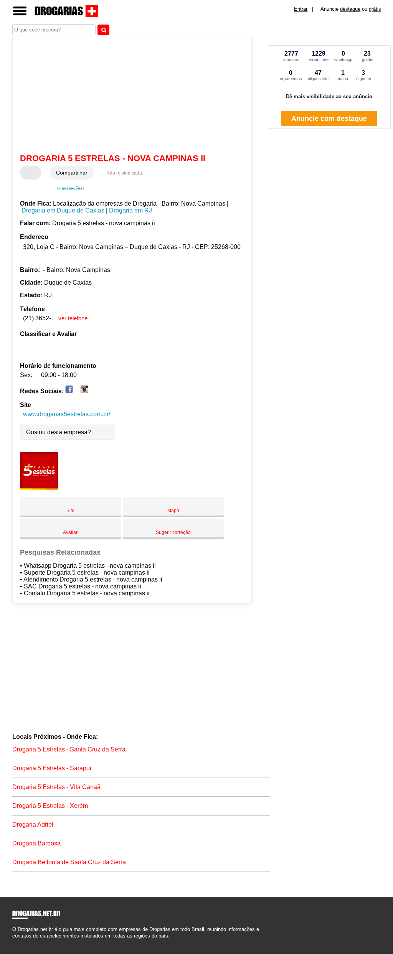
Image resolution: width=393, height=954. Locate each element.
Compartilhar (72, 173)
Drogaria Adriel (32, 824)
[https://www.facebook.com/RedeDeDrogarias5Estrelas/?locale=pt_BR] (69, 391)
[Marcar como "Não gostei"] (36, 173)
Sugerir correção (173, 532)
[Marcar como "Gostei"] (27, 173)
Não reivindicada (124, 173)
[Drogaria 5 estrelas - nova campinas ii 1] (39, 488)
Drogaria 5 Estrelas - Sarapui (51, 768)
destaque (350, 9)
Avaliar (70, 532)
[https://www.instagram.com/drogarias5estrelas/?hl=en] (84, 391)
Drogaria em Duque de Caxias (62, 210)
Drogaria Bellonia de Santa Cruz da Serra (69, 862)
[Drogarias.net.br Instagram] (21, 942)
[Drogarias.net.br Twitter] (17, 942)
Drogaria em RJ (130, 210)
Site (70, 510)
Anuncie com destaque (329, 118)
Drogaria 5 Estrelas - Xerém (50, 805)
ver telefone (73, 318)
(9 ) (70, 188)
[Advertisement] (127, 95)
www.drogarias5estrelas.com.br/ (66, 414)
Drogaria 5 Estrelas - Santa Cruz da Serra (68, 749)
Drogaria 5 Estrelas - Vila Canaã (56, 787)
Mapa (173, 510)
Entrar (300, 9)
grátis (375, 9)
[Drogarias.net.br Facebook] (14, 942)
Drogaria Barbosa (36, 843)
